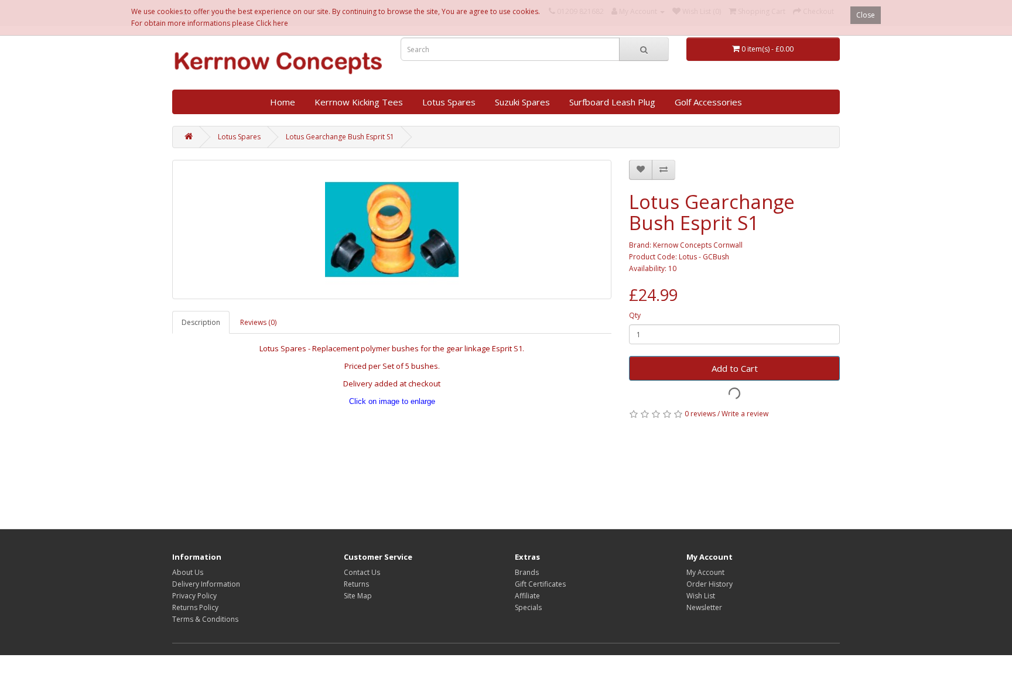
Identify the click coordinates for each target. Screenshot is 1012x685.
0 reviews (700, 414)
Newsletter (704, 607)
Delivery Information (206, 584)
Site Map (358, 596)
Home (282, 102)
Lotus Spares (449, 102)
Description (201, 322)
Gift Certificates (540, 584)
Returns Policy (195, 607)
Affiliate (527, 596)
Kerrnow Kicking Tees (358, 102)
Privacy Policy (194, 596)
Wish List (700, 596)
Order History (709, 584)
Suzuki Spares (522, 102)
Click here (272, 23)
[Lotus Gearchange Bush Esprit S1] (391, 229)
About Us (187, 572)
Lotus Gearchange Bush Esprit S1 (340, 137)
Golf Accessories (708, 102)
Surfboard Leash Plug (612, 102)
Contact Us (362, 572)
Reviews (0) (258, 322)
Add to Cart (735, 368)
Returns (356, 584)
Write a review (745, 414)
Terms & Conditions (205, 619)
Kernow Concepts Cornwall (698, 245)
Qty (635, 315)
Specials (528, 607)
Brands (527, 572)
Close (865, 15)
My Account (705, 572)
